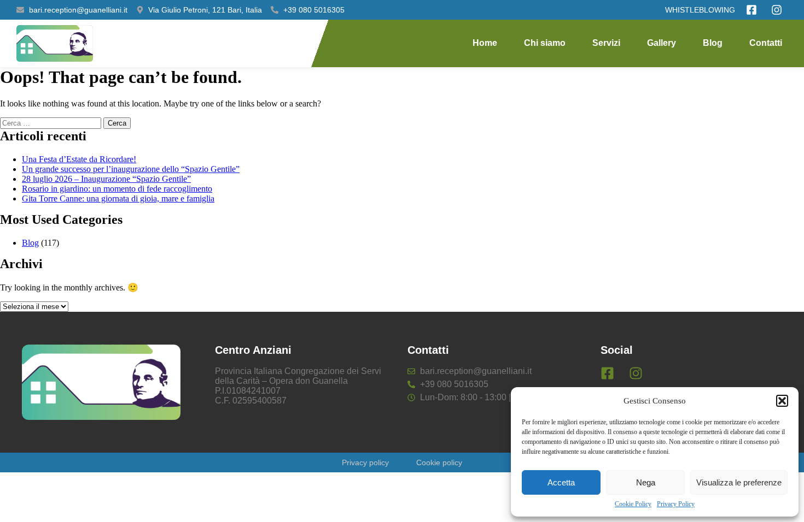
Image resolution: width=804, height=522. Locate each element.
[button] (782, 400)
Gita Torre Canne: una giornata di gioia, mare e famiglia (118, 198)
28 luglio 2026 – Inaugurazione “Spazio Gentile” (106, 178)
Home (485, 43)
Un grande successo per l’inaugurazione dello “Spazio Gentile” (131, 169)
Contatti (765, 43)
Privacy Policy (676, 504)
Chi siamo (545, 43)
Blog (713, 43)
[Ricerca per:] (51, 122)
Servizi (606, 43)
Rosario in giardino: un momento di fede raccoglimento (117, 188)
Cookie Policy (633, 504)
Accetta (561, 482)
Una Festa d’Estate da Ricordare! (79, 159)
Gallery (661, 43)
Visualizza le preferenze (739, 482)
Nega (645, 482)
